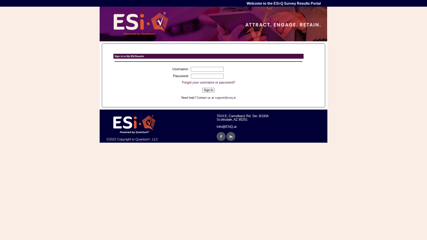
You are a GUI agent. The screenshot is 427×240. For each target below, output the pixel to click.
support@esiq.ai (225, 97)
